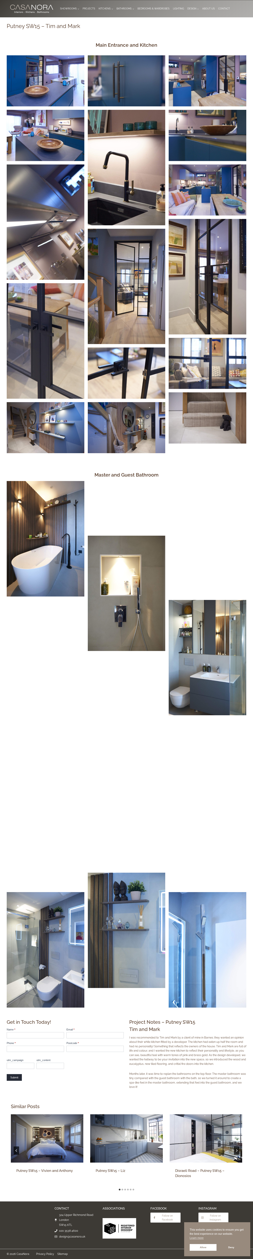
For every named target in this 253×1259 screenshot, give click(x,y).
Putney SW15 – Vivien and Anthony (44, 1171)
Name (11, 1029)
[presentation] (47, 1138)
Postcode (72, 1043)
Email (70, 1029)
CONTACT (224, 8)
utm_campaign (15, 1060)
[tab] (119, 1189)
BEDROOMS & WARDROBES (154, 8)
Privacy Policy (45, 1254)
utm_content (43, 1060)
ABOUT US (208, 8)
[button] (45, 80)
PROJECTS (89, 8)
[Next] (236, 1150)
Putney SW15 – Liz (110, 1171)
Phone (11, 1043)
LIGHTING (178, 8)
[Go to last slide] (16, 1150)
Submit (14, 1077)
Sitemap (62, 1254)
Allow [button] (203, 1247)
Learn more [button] (197, 1237)
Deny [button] (231, 1247)
